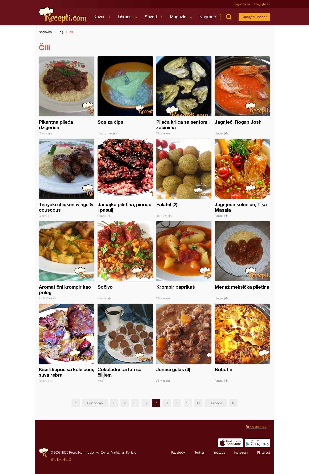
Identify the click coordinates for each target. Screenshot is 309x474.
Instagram (241, 452)
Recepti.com (63, 15)
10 (188, 403)
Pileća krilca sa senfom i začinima (184, 95)
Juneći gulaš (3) (184, 343)
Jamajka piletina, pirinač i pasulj (125, 178)
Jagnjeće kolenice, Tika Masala (242, 178)
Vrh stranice (256, 427)
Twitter (199, 452)
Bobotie (242, 343)
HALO (66, 459)
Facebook (178, 452)
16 (233, 403)
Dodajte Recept (254, 17)
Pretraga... (228, 17)
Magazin (178, 16)
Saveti (151, 16)
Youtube (219, 452)
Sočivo (125, 260)
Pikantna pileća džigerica (66, 95)
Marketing (117, 452)
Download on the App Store (230, 442)
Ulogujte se (262, 4)
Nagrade (207, 16)
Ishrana (125, 16)
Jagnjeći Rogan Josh (242, 95)
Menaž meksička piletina (242, 260)
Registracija (242, 4)
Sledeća (216, 403)
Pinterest (263, 452)
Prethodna (95, 403)
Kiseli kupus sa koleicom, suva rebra (66, 343)
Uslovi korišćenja (98, 452)
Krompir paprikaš (184, 260)
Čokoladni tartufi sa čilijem (125, 343)
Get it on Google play (257, 442)
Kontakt (131, 452)
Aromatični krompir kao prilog (66, 260)
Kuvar (99, 16)
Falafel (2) (184, 178)
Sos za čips (125, 95)
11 (198, 403)
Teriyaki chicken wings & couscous (66, 178)
